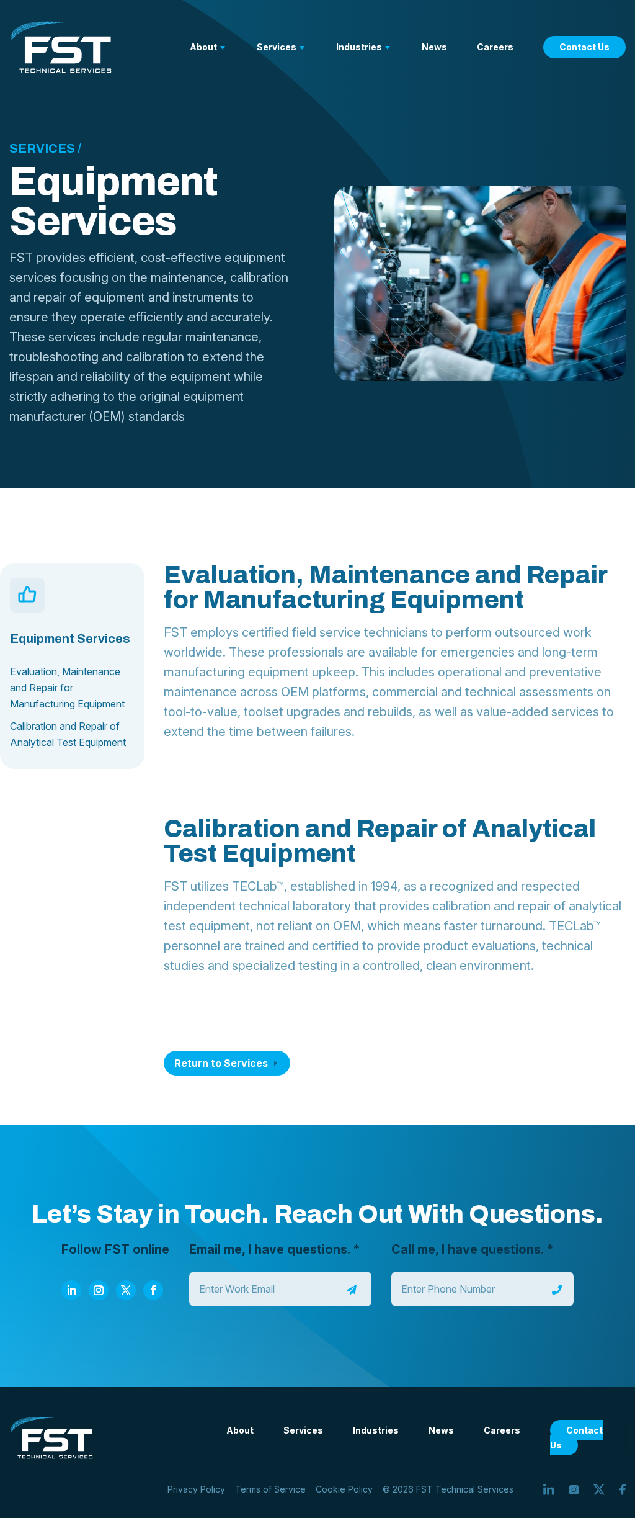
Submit (352, 1290)
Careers (495, 47)
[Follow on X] (126, 1290)
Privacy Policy (196, 1489)
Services (276, 47)
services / (45, 148)
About (203, 47)
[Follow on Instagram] (99, 1290)
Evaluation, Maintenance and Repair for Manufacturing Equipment (67, 687)
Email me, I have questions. (274, 1249)
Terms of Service (270, 1489)
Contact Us (584, 47)
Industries (359, 47)
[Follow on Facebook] (153, 1290)
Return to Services (221, 1063)
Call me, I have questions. (472, 1249)
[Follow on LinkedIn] (71, 1290)
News (434, 47)
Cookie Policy (344, 1489)
